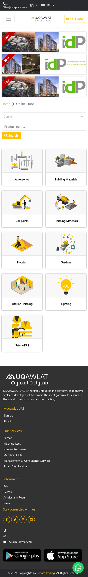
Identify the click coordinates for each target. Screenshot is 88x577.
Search (13, 135)
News (6, 503)
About (7, 421)
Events (7, 492)
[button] (48, 5)
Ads (5, 486)
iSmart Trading (46, 573)
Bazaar (7, 438)
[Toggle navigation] (9, 19)
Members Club (12, 455)
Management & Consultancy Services (26, 460)
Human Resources (14, 449)
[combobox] (44, 116)
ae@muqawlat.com (16, 7)
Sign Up (8, 415)
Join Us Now (74, 18)
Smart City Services (15, 466)
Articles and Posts (14, 497)
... (7, 3)
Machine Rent (12, 443)
